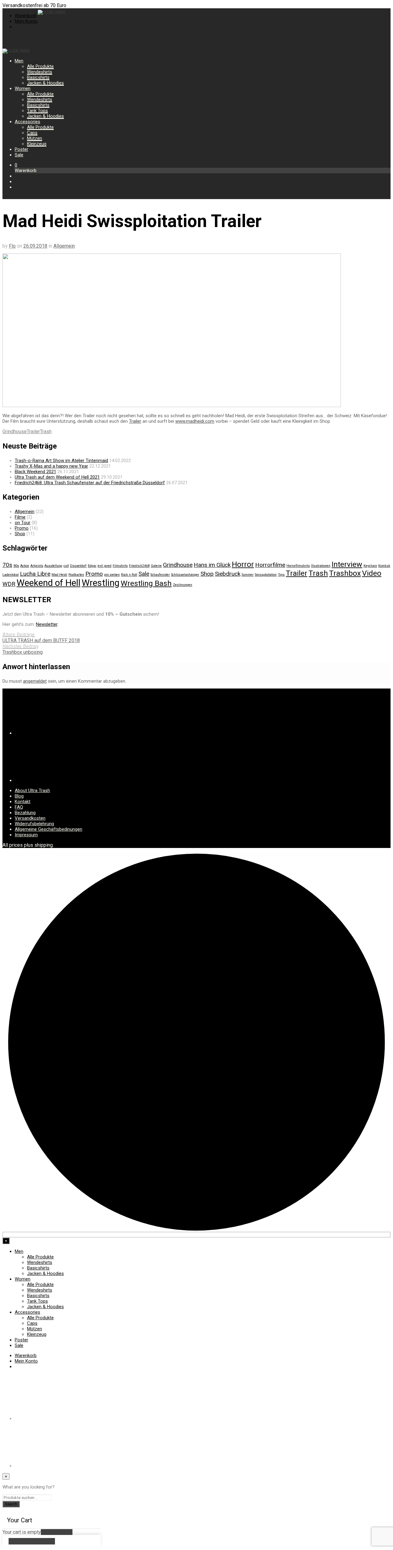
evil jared (104, 566)
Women (22, 88)
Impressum (26, 835)
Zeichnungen (182, 585)
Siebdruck (227, 573)
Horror (243, 564)
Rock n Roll (129, 575)
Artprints (36, 566)
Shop (20, 533)
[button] (16, 165)
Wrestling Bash (146, 583)
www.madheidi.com (194, 421)
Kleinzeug (36, 144)
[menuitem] (17, 26)
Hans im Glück (212, 564)
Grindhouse (14, 431)
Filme (20, 517)
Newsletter (46, 624)
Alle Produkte (40, 66)
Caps (32, 132)
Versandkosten (30, 818)
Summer (248, 575)
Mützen (34, 138)
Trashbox (345, 573)
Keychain (370, 566)
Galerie (156, 566)
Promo (22, 528)
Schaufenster (160, 575)
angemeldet (35, 681)
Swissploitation (266, 575)
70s (7, 564)
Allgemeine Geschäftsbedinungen (48, 829)
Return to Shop (56, 1532)
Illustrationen (320, 566)
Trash (46, 431)
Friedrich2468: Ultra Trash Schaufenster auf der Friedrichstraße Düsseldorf (90, 482)
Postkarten (76, 575)
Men (19, 61)
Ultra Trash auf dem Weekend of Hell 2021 (57, 477)
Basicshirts (38, 77)
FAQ (19, 807)
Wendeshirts (39, 72)
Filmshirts (120, 566)
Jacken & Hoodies (45, 83)
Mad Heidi (59, 575)
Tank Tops (37, 110)
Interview (347, 564)
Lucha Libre (35, 573)
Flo (12, 246)
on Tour (22, 522)
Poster (21, 149)
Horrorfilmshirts (298, 566)
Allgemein (64, 246)
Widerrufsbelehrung (34, 823)
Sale (19, 155)
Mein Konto (26, 21)
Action (24, 566)
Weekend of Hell (48, 583)
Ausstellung (53, 566)
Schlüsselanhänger (185, 575)
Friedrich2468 (139, 566)
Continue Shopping (32, 1541)
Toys (281, 575)
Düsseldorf (78, 566)
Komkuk (384, 566)
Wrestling (100, 583)
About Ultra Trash (32, 790)
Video (371, 573)
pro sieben (112, 575)
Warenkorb (26, 15)
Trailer (135, 421)
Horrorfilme (270, 564)
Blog (19, 796)
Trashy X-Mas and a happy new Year (51, 466)
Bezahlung (25, 812)
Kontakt (22, 801)
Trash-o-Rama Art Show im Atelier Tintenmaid (61, 460)
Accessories (27, 121)
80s (16, 566)
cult (66, 566)
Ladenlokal (10, 575)
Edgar (92, 566)
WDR (8, 583)
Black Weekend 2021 (35, 471)
